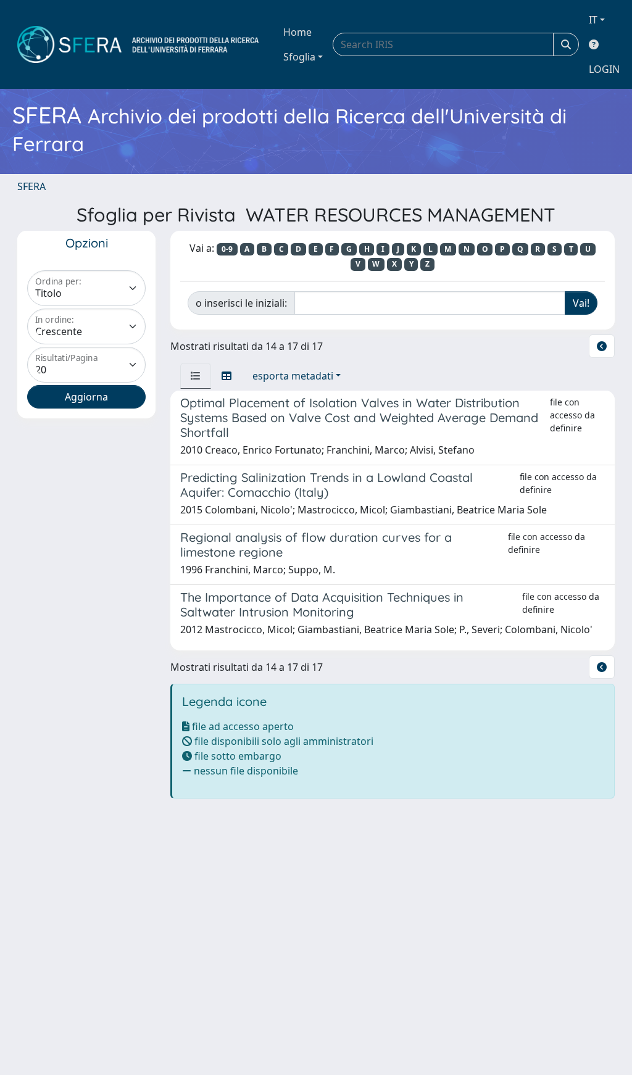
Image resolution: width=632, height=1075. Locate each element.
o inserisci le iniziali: (241, 303)
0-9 (227, 249)
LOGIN (604, 69)
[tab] (195, 376)
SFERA (31, 186)
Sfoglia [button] (299, 57)
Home (297, 32)
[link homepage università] (137, 44)
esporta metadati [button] (292, 376)
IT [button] (593, 20)
